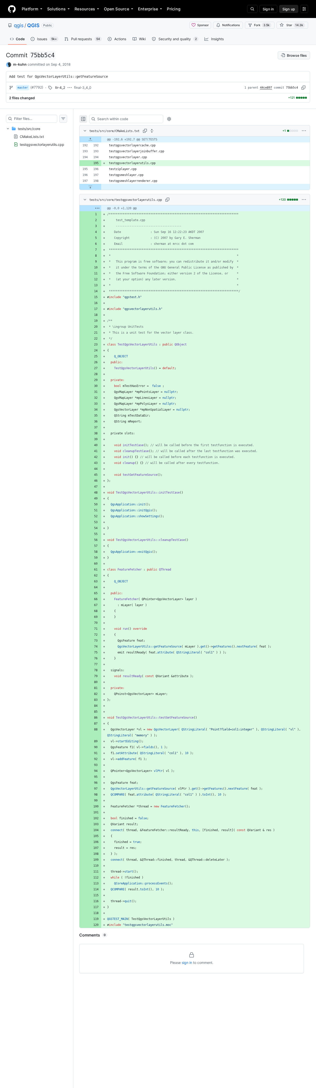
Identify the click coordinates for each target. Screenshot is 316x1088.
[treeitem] (36, 136)
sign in (187, 962)
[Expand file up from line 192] (90, 139)
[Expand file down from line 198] (90, 187)
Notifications (231, 25)
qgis (18, 25)
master (23, 87)
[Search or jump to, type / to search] (252, 9)
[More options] (304, 131)
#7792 (37, 87)
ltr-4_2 (60, 87)
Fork (262, 25)
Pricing (173, 8)
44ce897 (266, 87)
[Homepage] (12, 9)
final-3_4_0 (82, 87)
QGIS (33, 25)
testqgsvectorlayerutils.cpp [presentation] (42, 144)
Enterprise (148, 8)
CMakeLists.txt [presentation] (32, 136)
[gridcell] (194, 139)
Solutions (56, 8)
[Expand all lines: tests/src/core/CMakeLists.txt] (151, 130)
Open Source (116, 8)
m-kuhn (20, 64)
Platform (30, 8)
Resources (85, 8)
